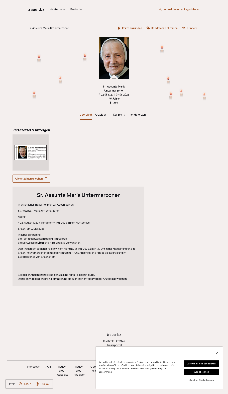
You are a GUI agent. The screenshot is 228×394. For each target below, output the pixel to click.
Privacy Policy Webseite (62, 370)
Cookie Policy (94, 368)
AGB (48, 366)
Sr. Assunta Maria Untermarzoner (78, 195)
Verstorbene (57, 9)
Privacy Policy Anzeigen (79, 370)
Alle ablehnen (201, 371)
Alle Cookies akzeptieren (201, 363)
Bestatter (76, 9)
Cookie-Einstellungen (201, 380)
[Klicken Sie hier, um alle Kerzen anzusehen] (39, 59)
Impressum (33, 366)
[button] (31, 152)
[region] (159, 368)
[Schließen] (216, 353)
